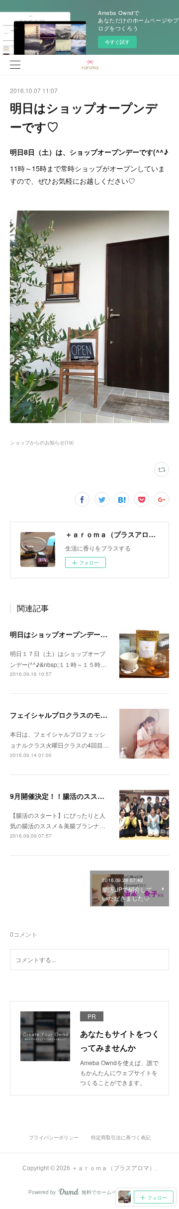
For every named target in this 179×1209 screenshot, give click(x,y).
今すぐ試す (117, 41)
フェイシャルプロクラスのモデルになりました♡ (86, 715)
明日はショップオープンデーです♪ (64, 634)
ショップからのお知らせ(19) (42, 442)
